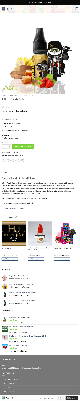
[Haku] (11, 9)
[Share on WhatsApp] (3, 160)
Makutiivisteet (15, 96)
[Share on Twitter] (11, 160)
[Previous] (1, 242)
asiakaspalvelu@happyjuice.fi (31, 368)
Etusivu (5, 96)
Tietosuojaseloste (8, 391)
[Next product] (3, 106)
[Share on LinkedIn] (22, 160)
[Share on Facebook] (7, 160)
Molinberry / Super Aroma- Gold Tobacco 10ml (38, 249)
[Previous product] (7, 106)
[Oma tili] (8, 9)
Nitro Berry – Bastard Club (63, 248)
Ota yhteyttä (6, 387)
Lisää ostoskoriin (23, 146)
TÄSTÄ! (30, 203)
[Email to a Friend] (14, 160)
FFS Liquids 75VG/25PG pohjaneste (15, 208)
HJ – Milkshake (6, 248)
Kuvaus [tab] (4, 173)
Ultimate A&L (28, 96)
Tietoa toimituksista (9, 383)
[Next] (78, 242)
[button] (3, 9)
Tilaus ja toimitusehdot (10, 379)
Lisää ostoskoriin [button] (9, 259)
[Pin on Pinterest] (18, 160)
